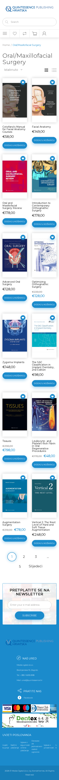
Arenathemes (38, 771)
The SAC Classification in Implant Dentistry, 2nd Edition (43, 366)
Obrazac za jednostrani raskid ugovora (36, 746)
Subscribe (29, 615)
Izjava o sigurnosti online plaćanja (25, 746)
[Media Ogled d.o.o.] (29, 8)
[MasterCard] (16, 708)
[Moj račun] (44, 33)
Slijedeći (35, 566)
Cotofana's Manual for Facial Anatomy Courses (13, 129)
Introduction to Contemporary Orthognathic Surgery (41, 207)
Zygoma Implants (13, 362)
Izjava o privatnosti (49, 746)
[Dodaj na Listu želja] (22, 82)
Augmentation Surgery (11, 523)
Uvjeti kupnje (5, 746)
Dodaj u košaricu (14, 145)
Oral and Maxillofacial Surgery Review (12, 206)
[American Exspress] (53, 708)
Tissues (6, 441)
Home (6, 45)
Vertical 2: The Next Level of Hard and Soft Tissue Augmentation (44, 526)
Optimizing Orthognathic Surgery (40, 284)
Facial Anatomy (41, 126)
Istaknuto (11, 70)
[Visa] (7, 708)
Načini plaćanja (15, 746)
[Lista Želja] (15, 33)
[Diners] (40, 708)
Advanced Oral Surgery (11, 283)
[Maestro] (26, 708)
